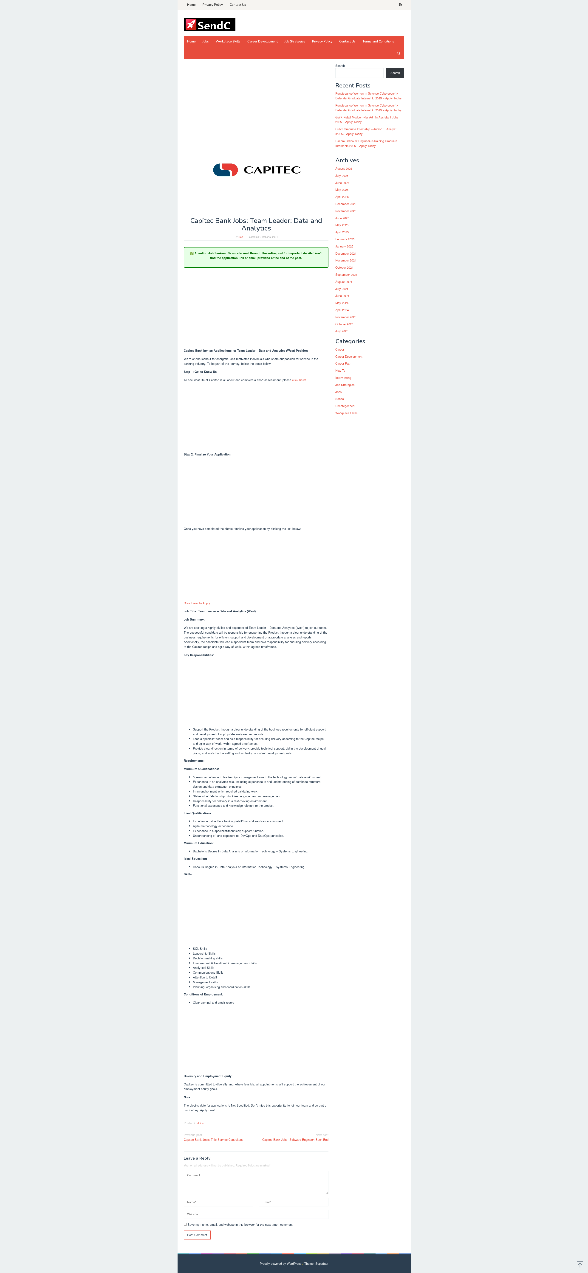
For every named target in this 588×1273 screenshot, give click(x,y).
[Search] (398, 53)
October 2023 (344, 324)
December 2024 (345, 253)
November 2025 (345, 211)
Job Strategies (345, 384)
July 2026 (341, 175)
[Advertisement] (256, 97)
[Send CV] (209, 24)
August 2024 (343, 281)
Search (340, 65)
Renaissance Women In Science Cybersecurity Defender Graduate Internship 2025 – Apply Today (368, 96)
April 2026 (342, 197)
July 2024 (341, 289)
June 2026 (342, 182)
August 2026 (343, 168)
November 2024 (345, 260)
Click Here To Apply (197, 603)
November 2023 (345, 317)
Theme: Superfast (316, 1263)
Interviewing (343, 377)
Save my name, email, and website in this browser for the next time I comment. (241, 1224)
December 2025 (345, 204)
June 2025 (342, 218)
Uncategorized (344, 406)
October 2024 (344, 267)
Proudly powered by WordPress (281, 1263)
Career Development (348, 356)
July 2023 (341, 331)
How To (340, 370)
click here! (299, 380)
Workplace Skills (346, 413)
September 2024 (346, 274)
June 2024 (342, 296)
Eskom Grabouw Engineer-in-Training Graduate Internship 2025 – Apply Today (366, 143)
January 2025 (344, 246)
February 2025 (344, 239)
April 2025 (342, 232)
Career (339, 349)
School (340, 399)
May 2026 (341, 190)
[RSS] (400, 5)
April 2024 (342, 310)
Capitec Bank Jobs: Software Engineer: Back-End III (295, 1139)
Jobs (200, 1123)
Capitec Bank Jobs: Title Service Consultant (213, 1137)
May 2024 (341, 303)
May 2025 (341, 225)
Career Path (343, 363)
